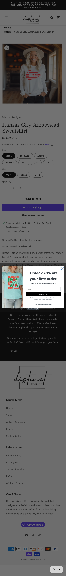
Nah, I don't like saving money (43, 304)
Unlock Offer (43, 294)
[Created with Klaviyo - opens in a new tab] (33, 309)
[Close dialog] (62, 268)
